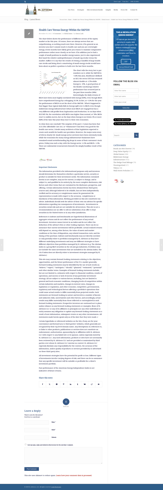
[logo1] (38, 9)
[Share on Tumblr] (77, 384)
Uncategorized (119, 165)
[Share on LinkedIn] (70, 384)
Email (54, 429)
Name (54, 422)
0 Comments (57, 33)
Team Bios (125, 1)
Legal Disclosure (56, 487)
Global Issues (68, 33)
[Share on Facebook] (42, 384)
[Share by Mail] (98, 384)
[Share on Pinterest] (63, 384)
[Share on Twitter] (49, 384)
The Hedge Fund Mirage (123, 162)
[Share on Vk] (84, 384)
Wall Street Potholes (121, 171)
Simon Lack (79, 33)
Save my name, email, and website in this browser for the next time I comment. (50, 445)
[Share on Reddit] (91, 384)
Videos (116, 168)
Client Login (117, 1)
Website (54, 437)
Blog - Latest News (32, 19)
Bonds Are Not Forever (122, 149)
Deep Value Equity (120, 151)
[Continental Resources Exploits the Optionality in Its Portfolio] (1, 245)
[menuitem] (71, 9)
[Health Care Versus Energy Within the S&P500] (28, 33)
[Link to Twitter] (25, 1)
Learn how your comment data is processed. (74, 475)
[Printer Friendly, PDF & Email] (46, 159)
